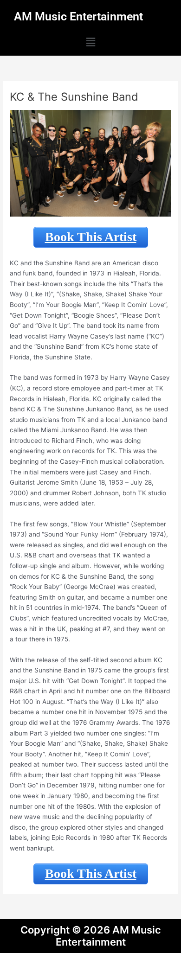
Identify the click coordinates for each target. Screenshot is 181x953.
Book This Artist (90, 237)
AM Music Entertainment (78, 16)
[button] (90, 42)
